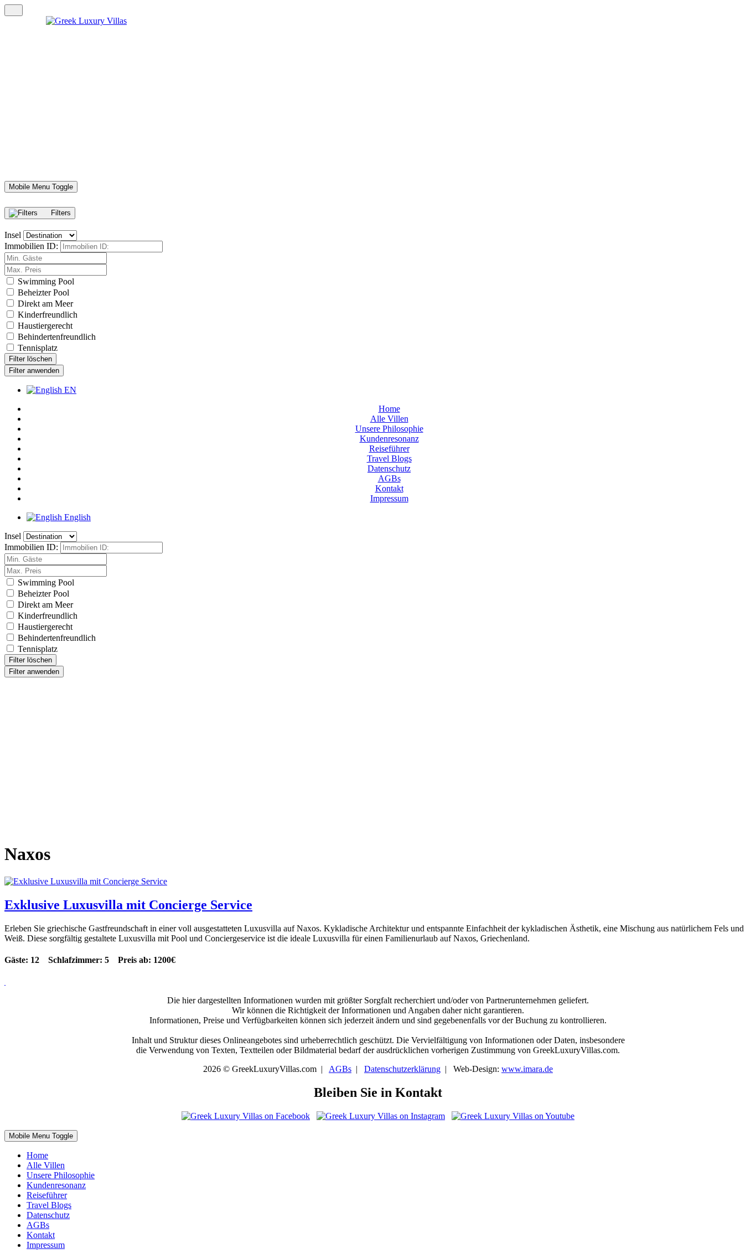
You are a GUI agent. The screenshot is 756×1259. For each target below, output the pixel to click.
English (76, 517)
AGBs (340, 1069)
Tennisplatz (38, 348)
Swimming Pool (46, 281)
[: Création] (5, 983)
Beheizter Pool (43, 292)
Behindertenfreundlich (57, 336)
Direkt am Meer (45, 303)
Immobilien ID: (31, 246)
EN (69, 390)
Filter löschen (30, 359)
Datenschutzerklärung (402, 1069)
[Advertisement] (336, 754)
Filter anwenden (34, 370)
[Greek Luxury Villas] (378, 98)
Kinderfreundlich (47, 314)
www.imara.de (527, 1069)
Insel (12, 235)
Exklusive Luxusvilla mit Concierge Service (128, 905)
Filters (60, 213)
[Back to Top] (13, 10)
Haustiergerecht (45, 325)
